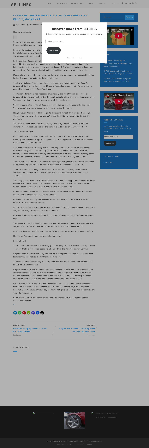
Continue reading (74, 58)
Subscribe (53, 50)
